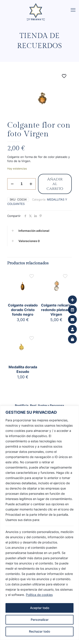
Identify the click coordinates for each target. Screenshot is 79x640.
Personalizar (39, 619)
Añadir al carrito (55, 183)
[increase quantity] (31, 184)
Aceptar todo (39, 608)
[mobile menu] (73, 10)
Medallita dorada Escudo (23, 369)
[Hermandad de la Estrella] (41, 5)
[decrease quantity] (12, 184)
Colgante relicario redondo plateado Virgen (56, 310)
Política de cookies (39, 595)
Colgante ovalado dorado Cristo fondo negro (23, 310)
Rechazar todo (39, 631)
